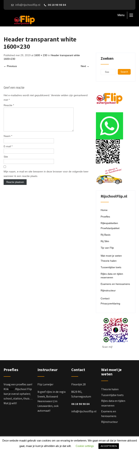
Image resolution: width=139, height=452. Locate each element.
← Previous (10, 66)
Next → (85, 66)
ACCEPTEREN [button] (109, 446)
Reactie (9, 105)
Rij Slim (105, 241)
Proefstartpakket (110, 228)
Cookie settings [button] (85, 445)
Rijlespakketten (109, 223)
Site (6, 156)
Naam (8, 136)
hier (11, 389)
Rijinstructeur (108, 290)
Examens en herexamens (115, 283)
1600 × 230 (40, 55)
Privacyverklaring (110, 303)
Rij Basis (105, 234)
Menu (121, 15)
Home (104, 210)
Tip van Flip (107, 247)
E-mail (8, 146)
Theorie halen (109, 260)
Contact (105, 298)
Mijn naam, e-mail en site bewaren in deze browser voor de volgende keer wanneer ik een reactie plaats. (46, 173)
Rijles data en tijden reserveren (112, 275)
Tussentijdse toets (111, 267)
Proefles (105, 216)
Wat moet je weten (111, 255)
